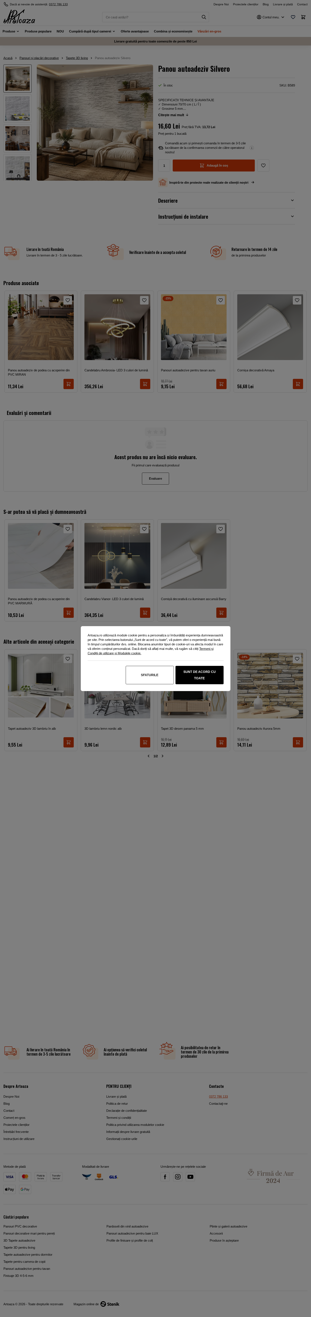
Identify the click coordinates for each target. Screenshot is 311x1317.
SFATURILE (149, 675)
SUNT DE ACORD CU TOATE (199, 675)
